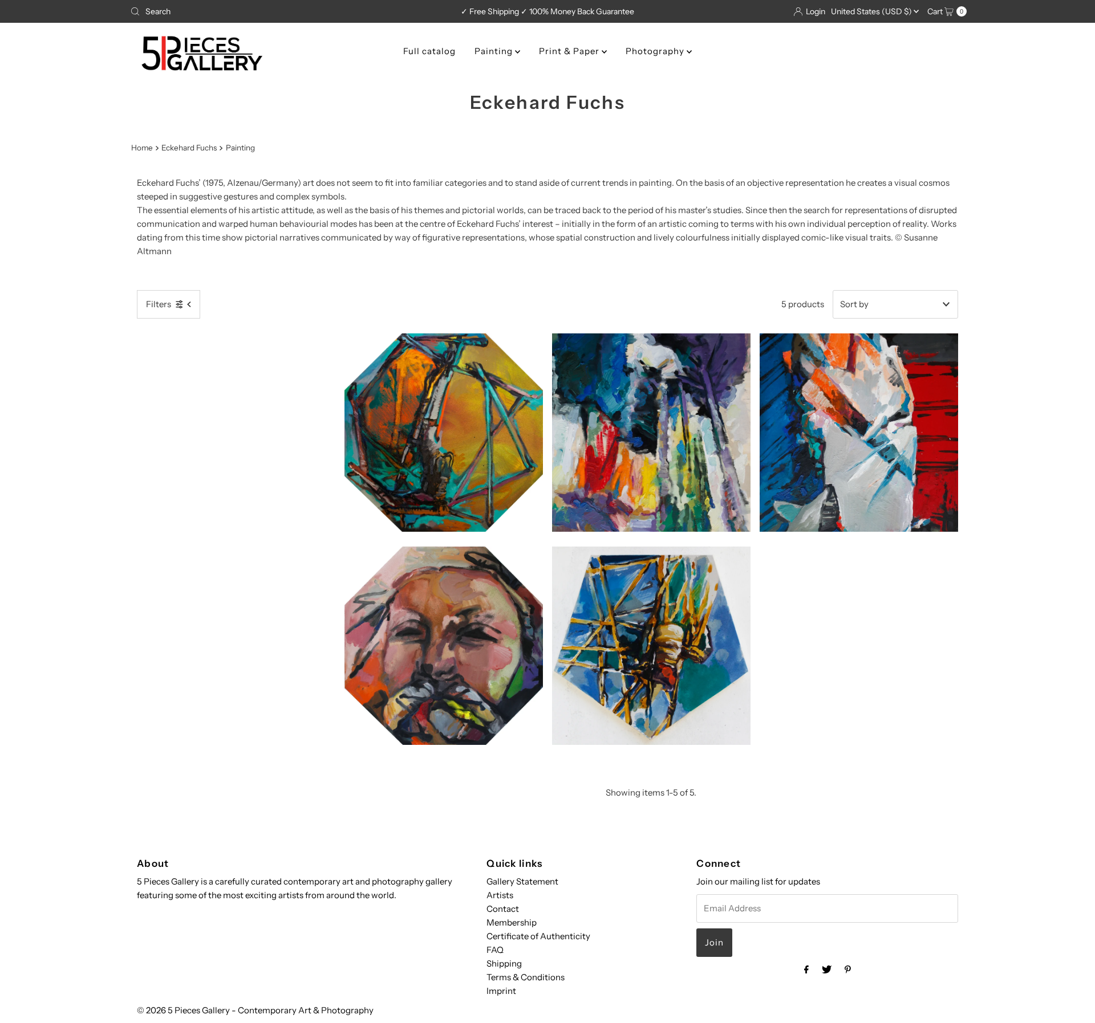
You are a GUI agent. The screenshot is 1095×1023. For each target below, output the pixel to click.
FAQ (495, 949)
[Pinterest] (848, 969)
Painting (494, 51)
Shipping (504, 963)
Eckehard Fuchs (189, 147)
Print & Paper (570, 51)
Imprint (501, 990)
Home (142, 147)
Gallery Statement (522, 881)
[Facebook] (806, 969)
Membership (511, 922)
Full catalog (429, 51)
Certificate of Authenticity (538, 936)
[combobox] (263, 11)
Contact (502, 908)
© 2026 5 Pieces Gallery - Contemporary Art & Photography (255, 1010)
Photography (656, 51)
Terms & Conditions (525, 977)
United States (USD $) (872, 11)
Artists (499, 895)
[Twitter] (827, 969)
